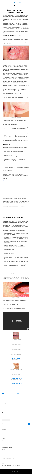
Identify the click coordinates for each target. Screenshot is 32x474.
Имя (2, 412)
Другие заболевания (5, 440)
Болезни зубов (4, 431)
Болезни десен (4, 429)
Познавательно (4, 445)
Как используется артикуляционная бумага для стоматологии (11, 465)
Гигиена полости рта (5, 434)
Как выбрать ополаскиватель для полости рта (9, 461)
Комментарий (4, 403)
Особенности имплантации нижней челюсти (8, 458)
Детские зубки (4, 438)
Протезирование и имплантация (7, 447)
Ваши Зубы (18, 471)
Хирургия (3, 449)
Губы (2, 436)
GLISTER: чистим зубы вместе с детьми (7, 463)
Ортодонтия (3, 443)
